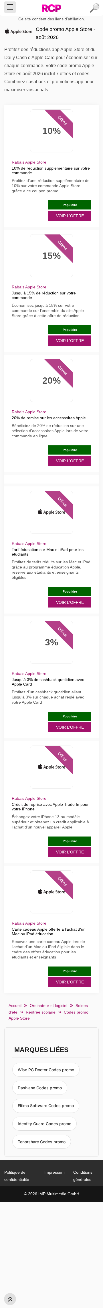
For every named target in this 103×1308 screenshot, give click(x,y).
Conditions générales (82, 1176)
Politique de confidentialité (16, 1176)
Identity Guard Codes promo (44, 1123)
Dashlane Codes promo (40, 1087)
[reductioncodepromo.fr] (51, 8)
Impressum (54, 1172)
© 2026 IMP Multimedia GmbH (51, 1193)
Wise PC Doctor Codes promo (46, 1069)
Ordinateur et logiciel (48, 1005)
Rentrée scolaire (41, 1012)
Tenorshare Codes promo (42, 1141)
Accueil (15, 1005)
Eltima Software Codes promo (46, 1105)
